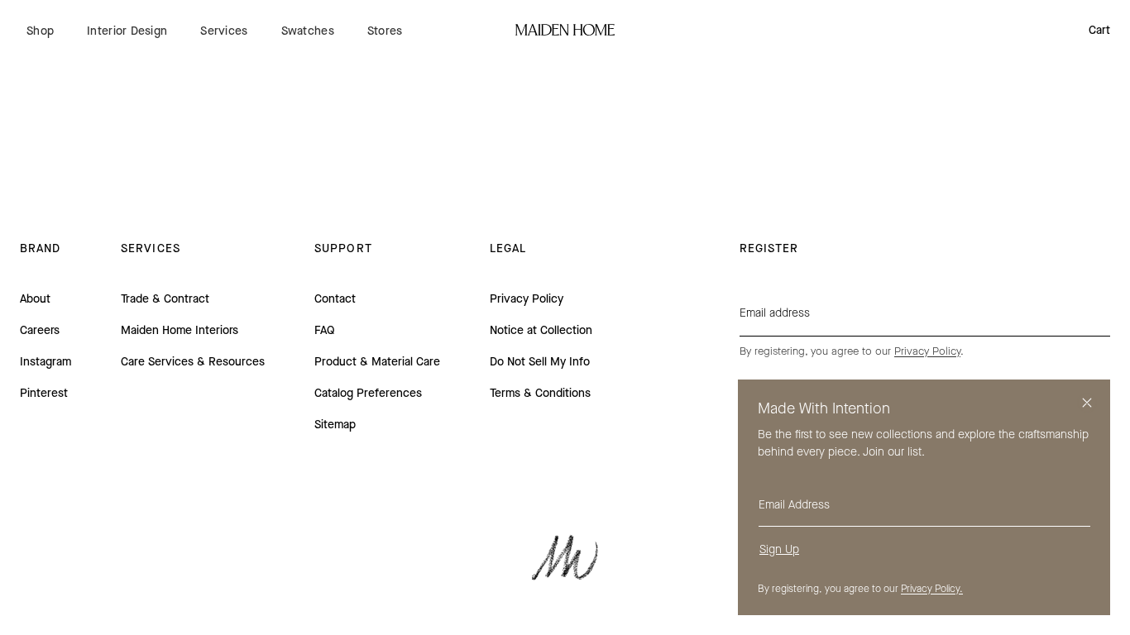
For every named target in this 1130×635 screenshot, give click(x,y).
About (35, 299)
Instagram (45, 362)
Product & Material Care (377, 362)
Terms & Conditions (540, 393)
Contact (335, 299)
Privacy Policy (526, 299)
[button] (40, 30)
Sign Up (779, 549)
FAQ (324, 330)
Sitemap (335, 424)
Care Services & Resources (193, 362)
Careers (40, 330)
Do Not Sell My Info (540, 362)
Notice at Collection (541, 330)
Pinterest (44, 393)
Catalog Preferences (368, 393)
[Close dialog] (1087, 403)
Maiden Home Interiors (179, 330)
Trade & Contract (165, 299)
